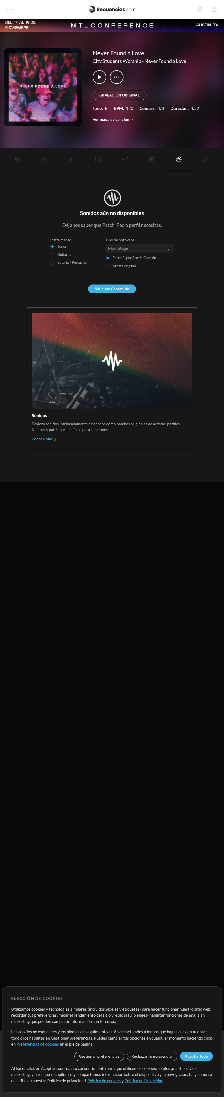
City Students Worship (117, 61)
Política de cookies (104, 1080)
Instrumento (60, 239)
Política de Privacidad (144, 1080)
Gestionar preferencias (99, 1056)
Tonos (62, 246)
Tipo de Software (119, 239)
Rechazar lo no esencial (152, 1056)
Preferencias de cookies (37, 1044)
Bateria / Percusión (72, 262)
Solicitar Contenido (112, 288)
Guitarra (64, 254)
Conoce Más (42, 438)
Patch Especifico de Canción (134, 258)
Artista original (124, 266)
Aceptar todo (196, 1056)
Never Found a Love (165, 61)
